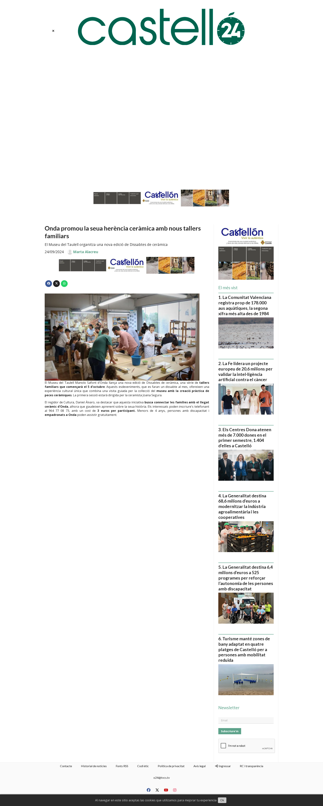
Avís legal (199, 766)
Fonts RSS (122, 766)
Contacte (66, 766)
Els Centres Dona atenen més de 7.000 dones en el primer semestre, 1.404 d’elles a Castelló (244, 437)
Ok (222, 800)
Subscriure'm (230, 731)
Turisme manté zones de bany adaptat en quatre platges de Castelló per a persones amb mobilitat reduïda (244, 649)
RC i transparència (251, 766)
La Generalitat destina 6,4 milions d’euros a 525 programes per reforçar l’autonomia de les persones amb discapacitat (245, 577)
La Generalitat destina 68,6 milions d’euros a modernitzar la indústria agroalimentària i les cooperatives (242, 506)
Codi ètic (143, 766)
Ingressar (224, 766)
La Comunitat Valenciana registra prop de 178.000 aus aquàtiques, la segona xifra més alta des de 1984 (244, 305)
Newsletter (228, 708)
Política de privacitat (171, 766)
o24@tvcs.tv (161, 777)
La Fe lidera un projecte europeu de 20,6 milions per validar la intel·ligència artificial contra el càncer (245, 371)
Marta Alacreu (85, 252)
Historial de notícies (94, 766)
